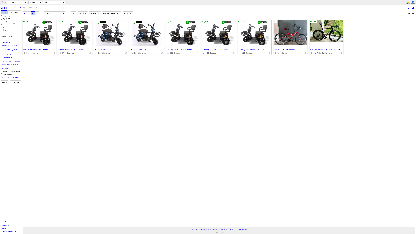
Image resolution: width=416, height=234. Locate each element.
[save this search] (413, 8)
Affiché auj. (7, 21)
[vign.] (29, 13)
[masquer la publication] (54, 53)
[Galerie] (33, 13)
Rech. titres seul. (9, 16)
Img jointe (6, 19)
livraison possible (9, 74)
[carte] (37, 13)
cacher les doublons (10, 24)
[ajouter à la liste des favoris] (24, 53)
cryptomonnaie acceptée (11, 71)
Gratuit (6, 30)
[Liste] (25, 13)
